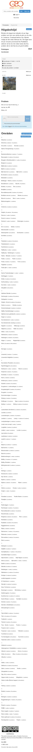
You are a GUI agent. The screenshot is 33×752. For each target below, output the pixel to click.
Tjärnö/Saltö (10, 613)
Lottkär (8, 430)
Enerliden (6, 235)
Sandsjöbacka (11, 552)
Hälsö (8, 331)
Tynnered (23, 637)
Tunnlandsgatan (8, 637)
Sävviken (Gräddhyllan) (10, 605)
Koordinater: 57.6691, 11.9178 (11, 61)
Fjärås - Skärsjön (11, 256)
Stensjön (9, 584)
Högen (6, 340)
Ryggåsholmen (8, 525)
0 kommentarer (7, 65)
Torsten (21, 625)
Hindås (17, 305)
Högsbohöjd (19, 340)
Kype (22, 401)
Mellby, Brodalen (8, 462)
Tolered (9, 622)
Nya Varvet (7, 476)
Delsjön (9, 212)
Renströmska (7, 514)
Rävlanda (9, 534)
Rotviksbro (7, 519)
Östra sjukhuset (11, 717)
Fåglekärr (6, 264)
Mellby (9, 459)
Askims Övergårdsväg (10, 148)
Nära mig (26, 11)
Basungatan (10, 157)
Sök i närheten (7, 63)
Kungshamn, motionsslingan (12, 386)
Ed (5, 227)
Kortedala (10, 374)
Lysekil (8, 439)
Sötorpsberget (8, 608)
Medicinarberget (10, 456)
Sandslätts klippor (8, 554)
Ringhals (9, 516)
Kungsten (7, 392)
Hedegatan (7, 299)
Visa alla (28, 71)
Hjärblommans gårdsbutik (13, 314)
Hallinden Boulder (8, 293)
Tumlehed (7, 634)
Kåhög (20, 404)
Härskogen (9, 337)
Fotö (22, 261)
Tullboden (23, 631)
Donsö (8, 218)
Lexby (21, 418)
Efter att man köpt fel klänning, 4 (10, 105)
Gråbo (8, 279)
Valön (8, 668)
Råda (8, 528)
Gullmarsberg (9, 282)
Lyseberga (9, 436)
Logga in (17, 14)
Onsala (19, 488)
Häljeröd (6, 328)
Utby (20, 654)
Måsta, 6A (4, 110)
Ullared (8, 651)
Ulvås (5, 654)
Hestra (5, 305)
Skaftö (8, 563)
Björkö (8, 169)
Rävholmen (10, 531)
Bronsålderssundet (12, 192)
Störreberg (20, 590)
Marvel (6, 453)
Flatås (5, 259)
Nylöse (8, 482)
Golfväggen (7, 276)
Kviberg (9, 398)
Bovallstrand (7, 183)
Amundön (6, 146)
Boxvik (20, 183)
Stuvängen (7, 590)
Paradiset (6, 496)
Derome (8, 215)
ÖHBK (7, 708)
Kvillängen (7, 401)
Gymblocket (5, 52)
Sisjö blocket (7, 557)
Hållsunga (19, 326)
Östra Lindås (9, 714)
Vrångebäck (7, 671)
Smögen (8, 575)
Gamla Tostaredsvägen (12, 273)
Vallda (7, 662)
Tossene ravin (7, 628)
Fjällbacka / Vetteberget (10, 253)
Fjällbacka (8, 250)
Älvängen (9, 697)
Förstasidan (6, 25)
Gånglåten (7, 288)
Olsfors (6, 488)
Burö (19, 198)
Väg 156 (8, 674)
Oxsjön (8, 491)
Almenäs (9, 143)
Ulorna (23, 651)
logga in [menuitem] (10, 126)
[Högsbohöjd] (9, 83)
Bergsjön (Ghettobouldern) (13, 160)
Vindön (21, 668)
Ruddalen (9, 522)
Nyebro (8, 479)
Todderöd (6, 619)
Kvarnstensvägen (9, 395)
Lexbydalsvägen (11, 421)
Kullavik (9, 383)
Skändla (9, 566)
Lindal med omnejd (11, 424)
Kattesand (8, 369)
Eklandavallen (7, 229)
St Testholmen (8, 581)
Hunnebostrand (10, 320)
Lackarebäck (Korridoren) (13, 409)
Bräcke (23, 195)
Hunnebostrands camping (11, 323)
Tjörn (8, 616)
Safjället (8, 549)
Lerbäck (6, 418)
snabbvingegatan (8, 578)
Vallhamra (9, 665)
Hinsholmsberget (11, 308)
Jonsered (9, 354)
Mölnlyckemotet (10, 465)
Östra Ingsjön (10, 711)
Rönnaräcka (10, 537)
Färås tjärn (9, 267)
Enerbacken (23, 232)
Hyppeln (6, 326)
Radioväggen (7, 505)
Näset (22, 482)
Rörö (5, 540)
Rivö (23, 516)
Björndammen (7, 172)
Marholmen (7, 447)
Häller (18, 328)
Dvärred (8, 221)
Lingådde (9, 427)
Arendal (19, 146)
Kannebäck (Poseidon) (10, 363)
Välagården (22, 677)
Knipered (9, 372)
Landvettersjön (10, 415)
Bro (17, 186)
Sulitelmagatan (8, 593)
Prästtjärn (6, 499)
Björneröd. (22, 172)
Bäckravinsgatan (8, 201)
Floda (8, 261)
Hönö (9, 343)
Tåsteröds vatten (11, 640)
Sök (21, 11)
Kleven (23, 369)
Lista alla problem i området (11, 68)
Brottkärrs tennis (8, 195)
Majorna (9, 444)
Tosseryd (8, 631)
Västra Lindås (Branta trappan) (12, 680)
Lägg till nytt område (26, 133)
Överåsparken (8, 720)
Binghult (6, 163)
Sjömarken (19, 560)
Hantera (29, 29)
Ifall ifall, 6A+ (4, 107)
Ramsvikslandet (11, 511)
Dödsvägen (23, 221)
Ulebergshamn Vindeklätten (14, 648)
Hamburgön (10, 296)
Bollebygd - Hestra (11, 180)
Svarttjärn (21, 599)
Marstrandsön (10, 450)
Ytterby (8, 685)
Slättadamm (10, 572)
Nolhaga (6, 471)
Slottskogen (9, 569)
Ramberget (10, 508)
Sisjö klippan (22, 557)
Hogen (6, 317)
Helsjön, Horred (11, 302)
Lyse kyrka (7, 433)
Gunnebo (8, 285)
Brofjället (6, 189)
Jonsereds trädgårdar (10, 357)
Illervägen (6, 349)
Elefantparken (8, 232)
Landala (6, 412)
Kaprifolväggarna (9, 366)
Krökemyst (9, 380)
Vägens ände (7, 677)
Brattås (6, 186)
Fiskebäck (9, 241)
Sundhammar (10, 596)
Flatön (16, 259)
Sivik (5, 560)
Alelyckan (6, 140)
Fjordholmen (7, 247)
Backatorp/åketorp (11, 154)
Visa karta (16, 17)
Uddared (6, 645)
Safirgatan (6, 546)
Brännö (6, 198)
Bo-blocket (9, 175)
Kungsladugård (11, 389)
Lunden (21, 430)
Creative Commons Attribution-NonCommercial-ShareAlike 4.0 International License (16, 737)
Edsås (15, 227)
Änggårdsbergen (11, 699)
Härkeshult (9, 334)
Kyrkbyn (6, 404)
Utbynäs (6, 657)
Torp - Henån (7, 625)
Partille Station (21, 496)
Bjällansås (9, 166)
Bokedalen (7, 178)
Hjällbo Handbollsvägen (10, 311)
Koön (8, 377)
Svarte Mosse (7, 599)
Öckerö (8, 705)
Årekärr (8, 691)
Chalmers (9, 207)
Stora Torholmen (8, 587)
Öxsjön (21, 720)
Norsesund (9, 473)
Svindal (8, 602)
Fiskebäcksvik (8, 244)
